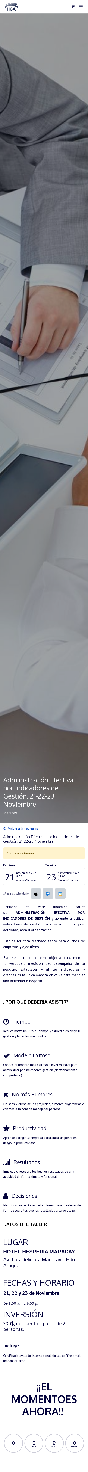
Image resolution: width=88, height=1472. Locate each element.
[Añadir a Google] (60, 893)
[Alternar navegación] (81, 6)
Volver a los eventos (22, 828)
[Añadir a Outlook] (48, 893)
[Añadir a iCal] (36, 893)
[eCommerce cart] (73, 6)
